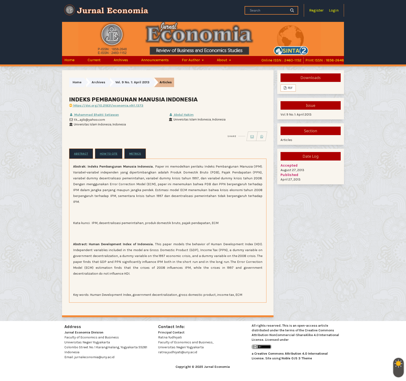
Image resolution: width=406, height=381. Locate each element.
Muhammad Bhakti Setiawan (96, 115)
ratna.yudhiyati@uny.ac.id (177, 352)
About (222, 60)
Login (334, 10)
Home (69, 60)
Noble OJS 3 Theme (296, 358)
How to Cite (108, 153)
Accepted (289, 165)
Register (316, 10)
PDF (290, 88)
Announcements (155, 60)
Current (94, 60)
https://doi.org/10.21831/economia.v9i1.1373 (107, 106)
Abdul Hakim (183, 115)
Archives (121, 60)
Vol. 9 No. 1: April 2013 (132, 82)
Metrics (135, 153)
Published (289, 174)
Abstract (81, 153)
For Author (191, 60)
